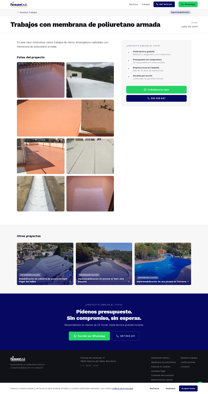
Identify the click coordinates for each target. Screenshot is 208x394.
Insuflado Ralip (158, 371)
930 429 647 (158, 98)
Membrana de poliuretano (163, 362)
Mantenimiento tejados (162, 379)
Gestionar (170, 388)
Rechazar (154, 388)
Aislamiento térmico (160, 358)
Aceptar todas (188, 388)
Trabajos (145, 4)
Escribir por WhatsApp (91, 336)
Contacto (185, 366)
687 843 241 (127, 336)
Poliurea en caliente (160, 366)
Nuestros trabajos (189, 358)
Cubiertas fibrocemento (162, 375)
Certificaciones (188, 362)
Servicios (133, 4)
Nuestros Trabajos (28, 12)
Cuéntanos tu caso (158, 89)
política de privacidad (122, 388)
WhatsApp (190, 4)
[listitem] (40, 80)
